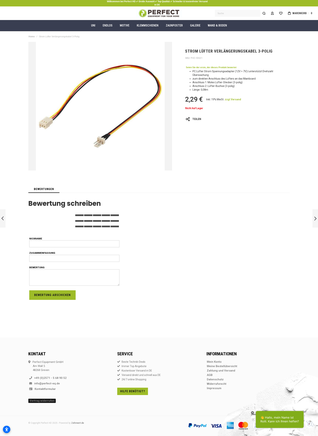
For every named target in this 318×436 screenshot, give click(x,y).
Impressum (214, 388)
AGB (210, 375)
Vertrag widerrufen (42, 400)
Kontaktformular (44, 389)
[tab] (43, 189)
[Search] (263, 13)
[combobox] (241, 13)
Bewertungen (44, 189)
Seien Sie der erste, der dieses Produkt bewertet (211, 67)
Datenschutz (215, 379)
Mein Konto (214, 361)
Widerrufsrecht (216, 383)
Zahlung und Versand (221, 370)
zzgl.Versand (233, 99)
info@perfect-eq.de (46, 383)
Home (32, 36)
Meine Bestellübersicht (222, 366)
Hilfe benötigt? (132, 391)
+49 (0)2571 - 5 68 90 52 (49, 378)
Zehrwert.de (77, 423)
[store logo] (159, 13)
